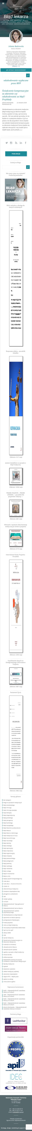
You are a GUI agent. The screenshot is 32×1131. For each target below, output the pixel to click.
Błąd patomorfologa (9, 858)
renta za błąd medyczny (10, 925)
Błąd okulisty (7, 843)
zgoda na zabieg (8, 979)
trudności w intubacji (9, 944)
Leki (4, 896)
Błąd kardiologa (8, 823)
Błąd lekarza (16, 16)
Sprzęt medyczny (8, 938)
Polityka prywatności (16, 1119)
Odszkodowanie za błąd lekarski (12, 915)
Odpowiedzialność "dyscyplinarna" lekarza (13, 905)
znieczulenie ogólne (9, 981)
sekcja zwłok (7, 933)
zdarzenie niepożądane (10, 974)
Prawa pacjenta (8, 922)
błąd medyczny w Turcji (10, 835)
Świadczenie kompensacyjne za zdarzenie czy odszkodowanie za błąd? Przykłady (15, 95)
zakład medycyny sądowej (11, 971)
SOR (4, 935)
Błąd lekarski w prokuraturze (11, 828)
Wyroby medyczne (8, 964)
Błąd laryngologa (8, 825)
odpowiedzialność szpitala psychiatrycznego (11, 911)
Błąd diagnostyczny (9, 815)
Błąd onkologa (7, 846)
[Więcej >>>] (16, 66)
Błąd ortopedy (7, 856)
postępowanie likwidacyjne (11, 920)
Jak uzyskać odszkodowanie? (16, 70)
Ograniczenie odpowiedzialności (16, 1120)
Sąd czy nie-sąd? (8, 930)
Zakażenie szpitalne (9, 969)
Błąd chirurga (7, 808)
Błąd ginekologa (8, 818)
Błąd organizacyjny (9, 853)
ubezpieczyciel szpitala (10, 949)
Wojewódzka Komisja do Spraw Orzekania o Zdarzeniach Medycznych (14, 960)
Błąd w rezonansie (8, 873)
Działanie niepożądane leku (11, 891)
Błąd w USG (6, 876)
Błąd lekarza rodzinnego (10, 833)
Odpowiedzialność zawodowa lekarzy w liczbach (14, 991)
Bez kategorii (7, 800)
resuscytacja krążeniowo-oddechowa (14, 927)
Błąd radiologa (7, 866)
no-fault (5, 901)
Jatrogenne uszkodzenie (10, 894)
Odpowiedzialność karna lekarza (13, 908)
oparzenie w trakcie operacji (11, 917)
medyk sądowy (7, 899)
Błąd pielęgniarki (8, 861)
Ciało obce (6, 881)
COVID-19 (6, 886)
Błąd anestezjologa (9, 805)
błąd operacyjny (8, 848)
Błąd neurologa (7, 840)
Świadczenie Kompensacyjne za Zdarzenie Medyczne (12, 941)
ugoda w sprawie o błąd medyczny (13, 952)
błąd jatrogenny (8, 820)
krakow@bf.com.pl (18, 1112)
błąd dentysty (7, 813)
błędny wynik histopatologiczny (12, 879)
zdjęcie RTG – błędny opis (11, 976)
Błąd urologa (7, 871)
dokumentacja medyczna (10, 889)
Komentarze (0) (6, 104)
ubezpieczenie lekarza (10, 947)
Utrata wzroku (7, 954)
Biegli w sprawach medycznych (12, 802)
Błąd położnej (7, 863)
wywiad (5, 966)
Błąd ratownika (7, 868)
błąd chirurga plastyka (10, 810)
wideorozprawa (8, 957)
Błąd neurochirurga (9, 838)
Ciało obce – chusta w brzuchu (12, 884)
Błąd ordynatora (8, 851)
